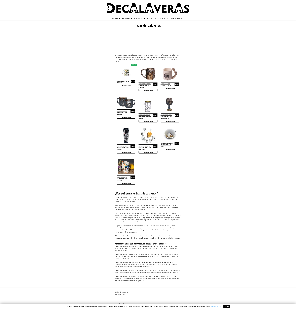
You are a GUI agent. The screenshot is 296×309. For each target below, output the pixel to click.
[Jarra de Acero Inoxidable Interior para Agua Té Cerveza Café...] (148, 73)
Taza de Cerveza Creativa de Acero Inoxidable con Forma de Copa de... (166, 116)
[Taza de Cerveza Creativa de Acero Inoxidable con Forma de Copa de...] (170, 104)
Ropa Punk (150, 18)
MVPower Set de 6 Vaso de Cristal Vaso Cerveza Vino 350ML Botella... (145, 147)
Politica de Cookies (120, 294)
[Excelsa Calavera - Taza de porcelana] (126, 72)
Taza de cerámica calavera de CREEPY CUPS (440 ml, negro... (167, 144)
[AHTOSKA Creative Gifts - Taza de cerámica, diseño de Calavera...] (126, 166)
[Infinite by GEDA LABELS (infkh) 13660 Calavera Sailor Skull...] (126, 102)
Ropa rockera (126, 18)
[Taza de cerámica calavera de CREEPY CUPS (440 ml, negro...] (170, 134)
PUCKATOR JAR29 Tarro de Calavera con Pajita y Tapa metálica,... (145, 116)
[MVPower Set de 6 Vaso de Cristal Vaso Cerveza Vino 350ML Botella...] (148, 135)
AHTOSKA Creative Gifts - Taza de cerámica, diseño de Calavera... (122, 178)
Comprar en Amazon (126, 85)
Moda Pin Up (161, 18)
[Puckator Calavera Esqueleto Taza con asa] (170, 73)
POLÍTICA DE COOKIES (217, 306)
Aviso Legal (118, 291)
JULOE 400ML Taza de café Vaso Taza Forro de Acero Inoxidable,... (122, 147)
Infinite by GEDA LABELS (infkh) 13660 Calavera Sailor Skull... (122, 112)
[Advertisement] (148, 41)
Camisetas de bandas (176, 18)
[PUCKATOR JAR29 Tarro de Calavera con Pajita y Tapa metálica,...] (148, 104)
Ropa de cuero (138, 18)
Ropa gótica (114, 18)
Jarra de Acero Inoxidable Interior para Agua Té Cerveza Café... (145, 85)
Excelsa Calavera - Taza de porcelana (123, 82)
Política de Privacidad (121, 292)
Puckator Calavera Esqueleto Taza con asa (166, 84)
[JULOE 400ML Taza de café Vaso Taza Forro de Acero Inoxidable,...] (126, 135)
